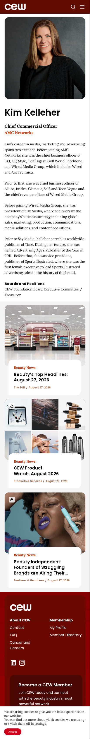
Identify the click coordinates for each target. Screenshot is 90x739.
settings (40, 724)
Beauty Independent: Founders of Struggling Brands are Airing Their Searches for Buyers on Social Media (39, 573)
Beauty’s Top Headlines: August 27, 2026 (41, 377)
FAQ (13, 634)
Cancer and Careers (20, 645)
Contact (17, 627)
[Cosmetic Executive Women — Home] (15, 7)
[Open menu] (82, 7)
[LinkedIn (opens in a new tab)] (13, 662)
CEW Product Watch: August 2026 (36, 471)
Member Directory (66, 634)
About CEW (20, 620)
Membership (61, 620)
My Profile (58, 627)
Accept (13, 731)
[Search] (73, 6)
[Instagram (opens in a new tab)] (22, 662)
